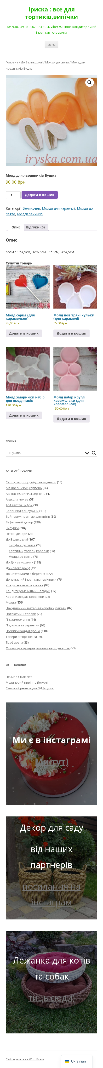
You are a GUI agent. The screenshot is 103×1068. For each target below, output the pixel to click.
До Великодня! (32, 62)
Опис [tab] (15, 227)
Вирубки (12, 528)
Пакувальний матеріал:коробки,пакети (36, 608)
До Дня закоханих (19, 562)
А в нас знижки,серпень (24, 488)
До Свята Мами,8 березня (25, 574)
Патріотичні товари (21, 614)
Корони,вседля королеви (25, 596)
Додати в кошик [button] (24, 333)
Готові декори (16, 533)
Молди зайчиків (30, 214)
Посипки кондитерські (23, 631)
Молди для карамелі (58, 208)
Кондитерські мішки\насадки (28, 591)
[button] (89, 82)
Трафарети (14, 642)
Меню (51, 44)
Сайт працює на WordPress (25, 1059)
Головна (12, 62)
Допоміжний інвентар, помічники (31, 579)
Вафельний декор (19, 522)
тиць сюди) (51, 998)
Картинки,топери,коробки (29, 551)
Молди (11, 602)
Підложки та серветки (22, 625)
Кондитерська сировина (24, 585)
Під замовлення (18, 619)
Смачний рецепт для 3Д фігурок (30, 688)
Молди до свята (57, 62)
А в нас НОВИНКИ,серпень (26, 493)
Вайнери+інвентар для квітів (28, 516)
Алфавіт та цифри (19, 505)
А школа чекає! (17, 499)
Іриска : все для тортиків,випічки (51, 13)
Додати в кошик (39, 194)
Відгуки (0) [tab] (35, 227)
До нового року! (18, 568)
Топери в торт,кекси (21, 637)
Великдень (31, 208)
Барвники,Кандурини (22, 511)
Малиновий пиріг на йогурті (27, 682)
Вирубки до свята (22, 545)
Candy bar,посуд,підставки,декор (31, 482)
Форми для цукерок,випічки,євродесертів (38, 648)
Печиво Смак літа (19, 677)
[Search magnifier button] (94, 453)
